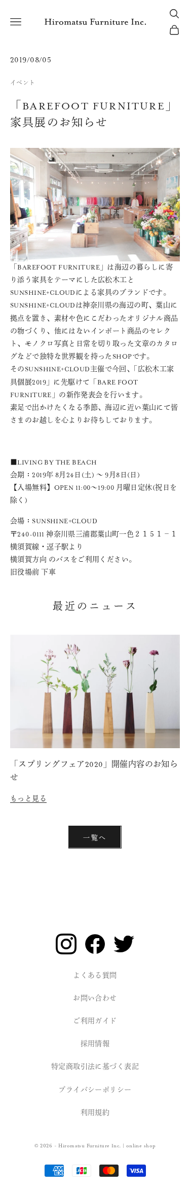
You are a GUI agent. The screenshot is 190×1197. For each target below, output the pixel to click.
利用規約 (95, 1113)
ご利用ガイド (95, 1021)
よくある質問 (95, 976)
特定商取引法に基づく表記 (95, 1067)
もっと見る (28, 799)
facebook (95, 944)
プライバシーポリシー (94, 1090)
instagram (66, 944)
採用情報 (95, 1044)
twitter (123, 944)
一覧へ (94, 837)
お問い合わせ (95, 998)
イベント (22, 83)
